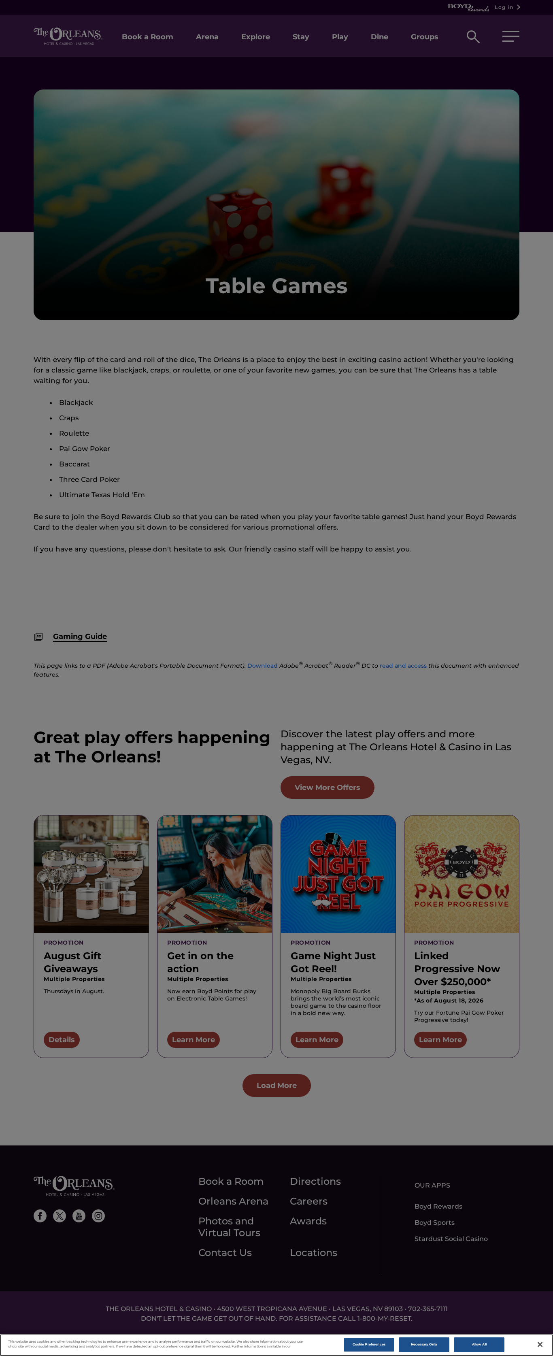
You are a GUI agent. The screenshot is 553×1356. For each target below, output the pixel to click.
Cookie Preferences (369, 1344)
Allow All (479, 1344)
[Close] (540, 1345)
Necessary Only (424, 1344)
